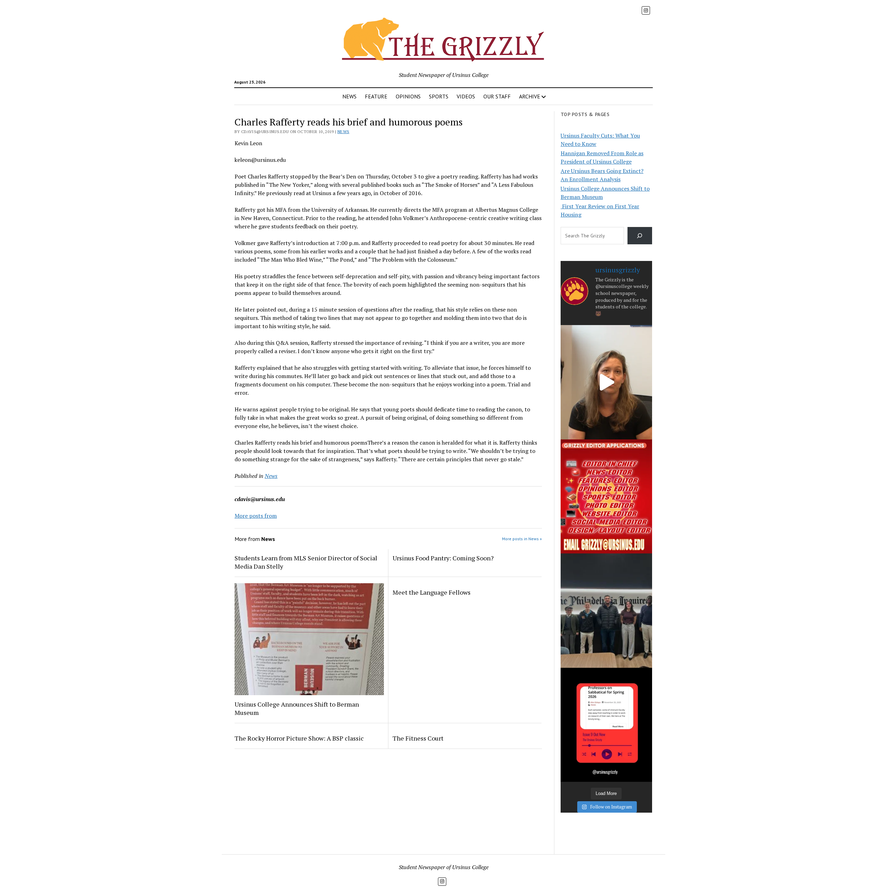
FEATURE (376, 96)
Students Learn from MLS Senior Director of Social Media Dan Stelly (306, 562)
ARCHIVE (529, 96)
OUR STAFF (497, 96)
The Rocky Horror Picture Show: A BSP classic (299, 738)
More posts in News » (522, 538)
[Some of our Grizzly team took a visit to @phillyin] (606, 610)
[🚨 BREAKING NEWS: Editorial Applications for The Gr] (606, 496)
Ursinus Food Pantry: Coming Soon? (443, 558)
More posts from (256, 515)
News (343, 131)
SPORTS (438, 96)
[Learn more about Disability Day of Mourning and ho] (606, 382)
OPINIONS (408, 96)
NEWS (349, 96)
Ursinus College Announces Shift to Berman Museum (297, 708)
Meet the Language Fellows (432, 592)
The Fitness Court (418, 738)
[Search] (639, 235)
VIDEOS (466, 96)
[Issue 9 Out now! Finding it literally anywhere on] (606, 725)
